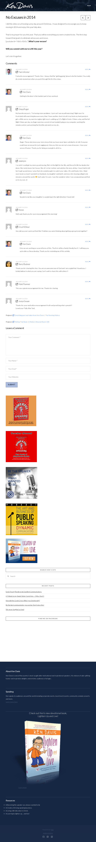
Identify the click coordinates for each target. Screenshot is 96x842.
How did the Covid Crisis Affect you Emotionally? (23, 601)
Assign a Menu (48, 833)
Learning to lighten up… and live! (18, 814)
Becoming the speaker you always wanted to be (23, 805)
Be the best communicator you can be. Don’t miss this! (25, 605)
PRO (52, 830)
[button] (89, 5)
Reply (87, 69)
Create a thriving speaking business (19, 808)
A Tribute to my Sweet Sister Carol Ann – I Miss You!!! (25, 596)
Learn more (22, 787)
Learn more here (12, 702)
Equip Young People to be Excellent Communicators (24, 592)
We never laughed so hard (15, 609)
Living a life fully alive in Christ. (17, 811)
